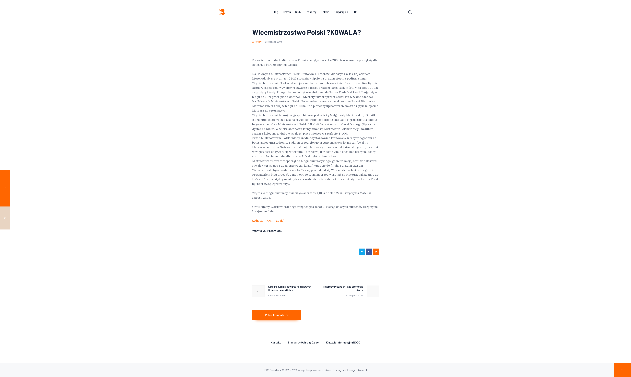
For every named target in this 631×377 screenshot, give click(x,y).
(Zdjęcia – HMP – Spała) (268, 220)
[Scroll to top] (622, 370)
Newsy (258, 41)
